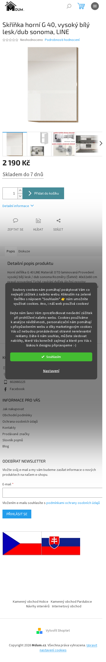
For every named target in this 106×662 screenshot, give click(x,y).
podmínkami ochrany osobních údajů (73, 503)
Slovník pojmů (12, 440)
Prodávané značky (16, 434)
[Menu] (95, 6)
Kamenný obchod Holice (30, 601)
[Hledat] (69, 6)
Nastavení (51, 370)
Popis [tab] (11, 251)
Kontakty (9, 427)
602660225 (17, 382)
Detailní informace (15, 206)
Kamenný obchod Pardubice (71, 601)
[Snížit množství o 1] (20, 196)
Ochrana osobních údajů (20, 421)
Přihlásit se (16, 514)
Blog (5, 446)
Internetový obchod (66, 606)
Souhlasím (53, 356)
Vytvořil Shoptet (58, 630)
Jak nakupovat (13, 409)
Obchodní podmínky (17, 415)
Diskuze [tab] (24, 251)
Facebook (17, 389)
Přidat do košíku (46, 193)
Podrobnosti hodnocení (62, 40)
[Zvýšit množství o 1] (20, 190)
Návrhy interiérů (38, 606)
